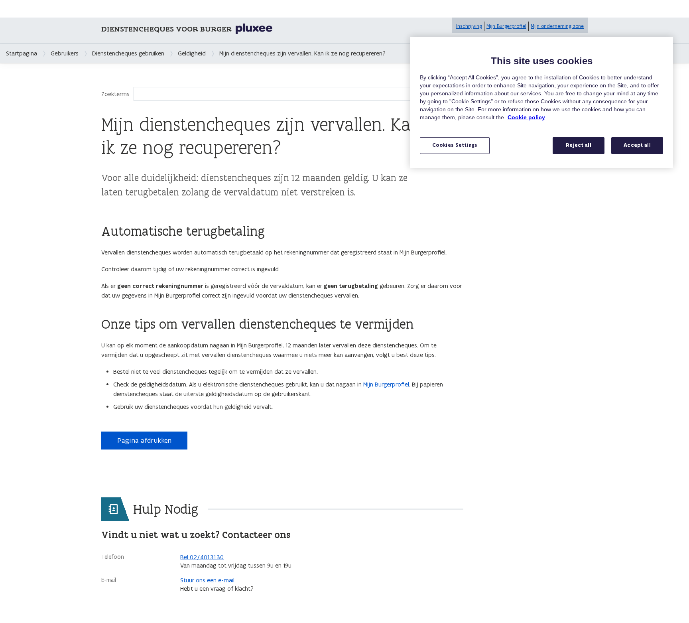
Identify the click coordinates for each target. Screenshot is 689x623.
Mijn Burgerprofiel (506, 26)
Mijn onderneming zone (557, 26)
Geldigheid (192, 53)
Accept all (637, 145)
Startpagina (21, 53)
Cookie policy (526, 117)
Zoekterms (115, 94)
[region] (541, 102)
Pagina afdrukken (144, 440)
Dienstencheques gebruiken (128, 53)
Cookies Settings (454, 145)
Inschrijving (469, 26)
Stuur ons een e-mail (207, 580)
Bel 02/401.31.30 (202, 557)
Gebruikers (65, 53)
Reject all (578, 145)
